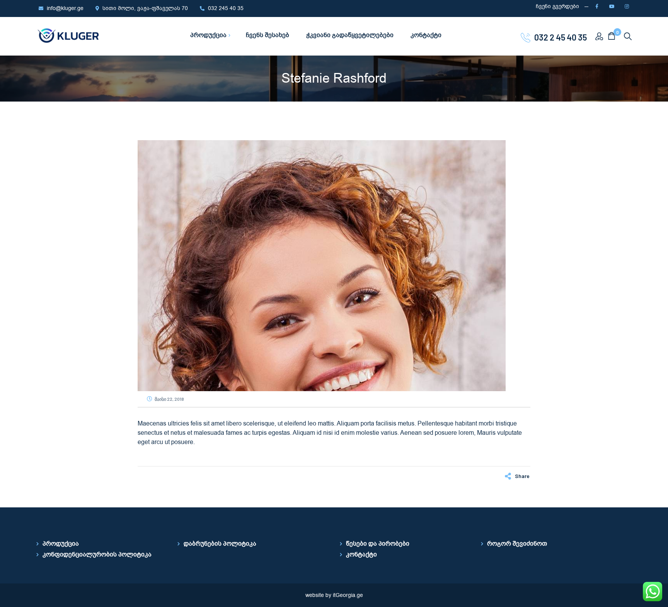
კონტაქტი (361, 554)
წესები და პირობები (377, 543)
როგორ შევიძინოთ (517, 543)
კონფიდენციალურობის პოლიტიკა (97, 554)
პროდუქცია (61, 543)
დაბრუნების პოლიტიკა (220, 543)
